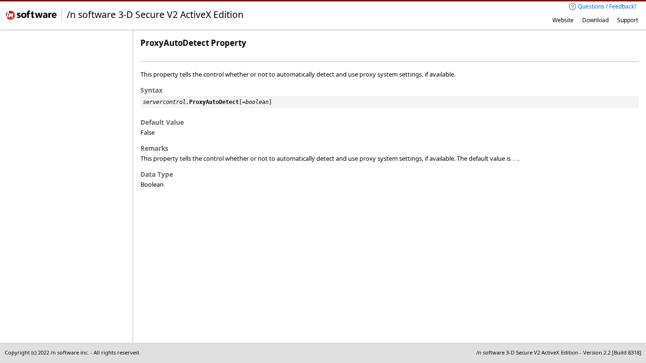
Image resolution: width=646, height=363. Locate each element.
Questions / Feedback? (607, 6)
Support (627, 20)
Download (595, 20)
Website (563, 20)
